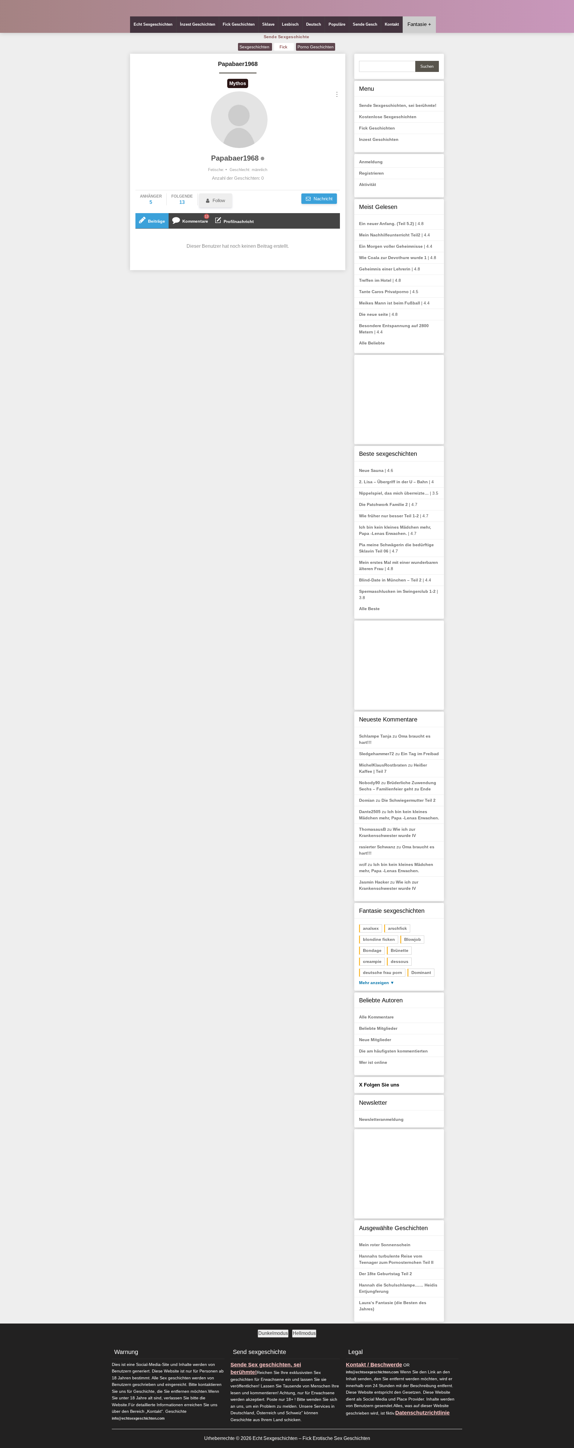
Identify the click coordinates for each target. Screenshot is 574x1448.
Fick (284, 46)
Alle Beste (369, 608)
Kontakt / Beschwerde (374, 1365)
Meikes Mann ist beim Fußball (389, 303)
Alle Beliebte (372, 343)
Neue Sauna (371, 470)
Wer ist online (373, 1062)
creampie (372, 961)
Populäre (337, 24)
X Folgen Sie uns (379, 1085)
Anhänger (151, 199)
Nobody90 (369, 782)
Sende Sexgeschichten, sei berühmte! (397, 105)
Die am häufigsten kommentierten (393, 1051)
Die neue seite (373, 314)
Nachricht (322, 198)
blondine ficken (379, 939)
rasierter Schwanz (377, 846)
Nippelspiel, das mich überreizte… (394, 493)
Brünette (399, 950)
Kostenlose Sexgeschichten (387, 116)
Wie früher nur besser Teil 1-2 (389, 515)
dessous (399, 961)
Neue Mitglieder (375, 1039)
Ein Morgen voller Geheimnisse (391, 246)
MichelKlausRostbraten (383, 765)
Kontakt (392, 24)
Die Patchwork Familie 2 (383, 504)
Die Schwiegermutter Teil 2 (408, 800)
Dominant (421, 972)
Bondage (372, 950)
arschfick (397, 928)
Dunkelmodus (273, 1333)
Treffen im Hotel (375, 280)
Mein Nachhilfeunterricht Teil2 (389, 235)
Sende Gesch (365, 24)
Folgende (182, 199)
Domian (367, 800)
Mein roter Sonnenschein (384, 1244)
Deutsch (313, 24)
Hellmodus (304, 1333)
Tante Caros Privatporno (384, 291)
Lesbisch (290, 24)
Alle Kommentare (376, 1017)
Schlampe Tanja (375, 736)
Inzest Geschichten (379, 139)
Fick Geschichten (239, 24)
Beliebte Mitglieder (378, 1028)
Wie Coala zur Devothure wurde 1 (393, 257)
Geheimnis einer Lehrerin (384, 269)
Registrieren (371, 173)
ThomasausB (372, 829)
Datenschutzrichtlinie (422, 1413)
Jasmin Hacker (374, 882)
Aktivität (367, 184)
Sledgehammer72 (376, 753)
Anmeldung (371, 161)
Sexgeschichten (255, 46)
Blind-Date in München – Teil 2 (390, 580)
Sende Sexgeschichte (286, 36)
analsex (371, 928)
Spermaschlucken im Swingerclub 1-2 (397, 591)
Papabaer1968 (235, 158)
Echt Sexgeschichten (153, 24)
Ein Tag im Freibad (420, 753)
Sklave (268, 24)
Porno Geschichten (315, 46)
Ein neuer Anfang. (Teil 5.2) (386, 223)
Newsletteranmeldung (381, 1119)
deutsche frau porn (382, 972)
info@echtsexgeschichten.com (138, 1418)
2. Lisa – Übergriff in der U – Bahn (393, 481)
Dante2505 (370, 811)
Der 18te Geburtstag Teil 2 (385, 1273)
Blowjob (412, 939)
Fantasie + (419, 24)
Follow (219, 200)
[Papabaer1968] (239, 120)
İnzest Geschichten (197, 24)
